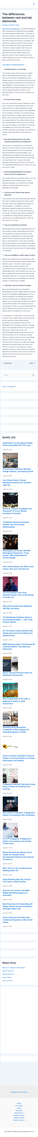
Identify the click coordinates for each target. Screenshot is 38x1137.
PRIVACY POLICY (19, 1120)
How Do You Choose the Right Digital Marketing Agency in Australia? (16, 892)
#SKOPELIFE (19, 1113)
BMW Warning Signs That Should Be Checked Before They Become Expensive (19, 646)
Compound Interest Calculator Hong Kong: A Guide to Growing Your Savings (19, 786)
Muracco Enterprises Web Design (13, 968)
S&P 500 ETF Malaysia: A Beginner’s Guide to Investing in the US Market (19, 814)
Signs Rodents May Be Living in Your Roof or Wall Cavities (17, 880)
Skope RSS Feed (7, 974)
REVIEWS (19, 1111)
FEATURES (19, 1106)
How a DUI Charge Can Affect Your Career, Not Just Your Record (18, 567)
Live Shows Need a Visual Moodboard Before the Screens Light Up (17, 482)
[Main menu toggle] (34, 4)
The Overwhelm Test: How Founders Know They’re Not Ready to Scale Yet (18, 594)
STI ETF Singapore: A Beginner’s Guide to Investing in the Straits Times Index (17, 841)
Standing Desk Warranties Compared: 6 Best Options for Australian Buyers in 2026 (16, 729)
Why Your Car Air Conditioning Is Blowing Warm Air (17, 869)
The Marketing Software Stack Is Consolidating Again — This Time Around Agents (17, 619)
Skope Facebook (8, 971)
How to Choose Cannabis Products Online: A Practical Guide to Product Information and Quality (19, 758)
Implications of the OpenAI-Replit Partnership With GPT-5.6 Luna (18, 444)
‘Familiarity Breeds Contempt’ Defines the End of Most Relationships (16, 524)
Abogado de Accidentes (19, 1092)
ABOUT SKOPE (19, 1118)
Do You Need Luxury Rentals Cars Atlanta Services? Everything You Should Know (18, 633)
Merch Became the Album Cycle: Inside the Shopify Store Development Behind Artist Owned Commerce (18, 855)
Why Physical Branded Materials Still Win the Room (17, 607)
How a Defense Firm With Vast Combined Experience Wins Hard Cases (17, 919)
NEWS (19, 1108)
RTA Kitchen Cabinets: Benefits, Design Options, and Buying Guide (18, 470)
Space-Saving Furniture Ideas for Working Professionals (17, 674)
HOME (19, 1103)
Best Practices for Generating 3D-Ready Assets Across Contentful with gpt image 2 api (18, 906)
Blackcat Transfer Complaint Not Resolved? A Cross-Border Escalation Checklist (17, 511)
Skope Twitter (7, 977)
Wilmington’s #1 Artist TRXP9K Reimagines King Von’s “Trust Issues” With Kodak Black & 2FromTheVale (16, 554)
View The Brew (7, 981)
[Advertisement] (19, 1020)
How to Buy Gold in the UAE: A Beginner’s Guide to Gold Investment (16, 701)
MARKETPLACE (19, 1115)
